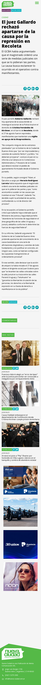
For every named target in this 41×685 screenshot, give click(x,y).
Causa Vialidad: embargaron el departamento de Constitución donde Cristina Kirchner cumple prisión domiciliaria (20, 417)
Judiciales (6, 10)
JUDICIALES (5, 372)
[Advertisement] (20, 615)
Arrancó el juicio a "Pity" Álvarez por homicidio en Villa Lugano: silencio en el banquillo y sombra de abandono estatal (19, 457)
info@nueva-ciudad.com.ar (15, 679)
